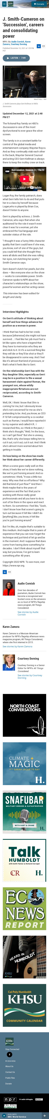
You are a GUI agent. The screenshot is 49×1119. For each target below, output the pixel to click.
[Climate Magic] (24, 763)
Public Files (10, 1078)
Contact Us (10, 1072)
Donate (40, 4)
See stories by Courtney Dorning (30, 676)
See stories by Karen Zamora (17, 646)
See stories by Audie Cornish (28, 613)
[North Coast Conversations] (24, 715)
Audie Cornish (17, 41)
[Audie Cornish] (9, 587)
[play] (4, 1115)
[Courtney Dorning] (9, 663)
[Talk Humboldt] (24, 860)
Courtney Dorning (19, 44)
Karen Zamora (11, 626)
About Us (9, 1066)
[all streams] (45, 1115)
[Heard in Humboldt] (24, 957)
